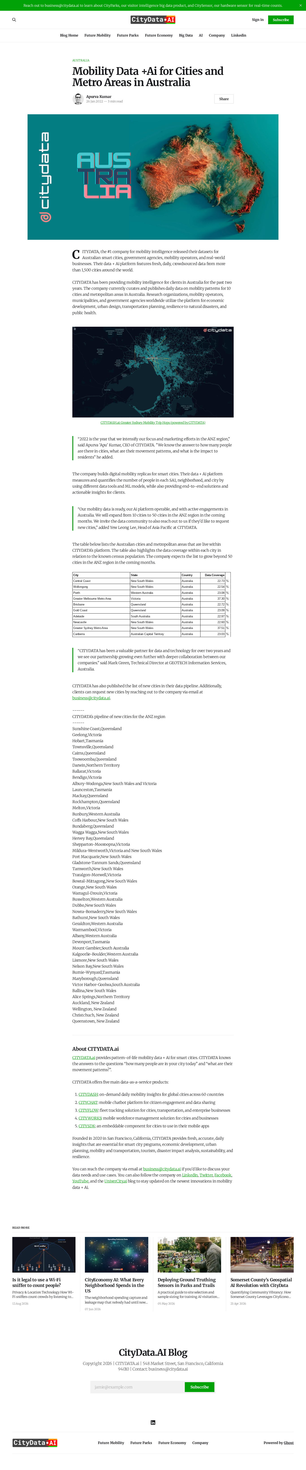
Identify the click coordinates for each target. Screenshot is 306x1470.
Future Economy (159, 35)
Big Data (186, 35)
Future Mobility (97, 35)
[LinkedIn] (153, 1422)
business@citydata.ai (91, 698)
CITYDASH (88, 1094)
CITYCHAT (88, 1102)
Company (217, 35)
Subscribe (281, 20)
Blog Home (69, 35)
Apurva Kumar (98, 96)
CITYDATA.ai (83, 1057)
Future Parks (128, 35)
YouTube (80, 1181)
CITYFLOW (88, 1110)
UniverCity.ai (115, 1181)
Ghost (289, 1443)
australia (80, 60)
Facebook (222, 1175)
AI (201, 35)
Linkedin (238, 35)
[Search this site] (14, 19)
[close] (300, 5)
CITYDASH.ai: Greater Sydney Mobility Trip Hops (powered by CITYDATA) (153, 423)
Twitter (206, 1175)
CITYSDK (87, 1126)
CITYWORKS (90, 1118)
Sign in (258, 19)
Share (224, 99)
